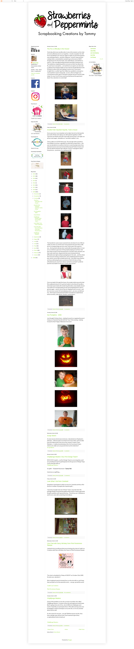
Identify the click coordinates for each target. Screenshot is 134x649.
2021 (34, 176)
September (37, 236)
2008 (34, 257)
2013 (34, 185)
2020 (34, 178)
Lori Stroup (93, 57)
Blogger (70, 639)
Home (66, 629)
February (36, 252)
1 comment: (67, 429)
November (37, 196)
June (35, 243)
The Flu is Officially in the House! (58, 49)
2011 (34, 187)
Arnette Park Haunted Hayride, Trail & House (62, 130)
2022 (34, 173)
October (36, 198)
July (35, 241)
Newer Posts (50, 629)
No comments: (67, 592)
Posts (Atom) (57, 632)
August (36, 239)
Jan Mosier (93, 48)
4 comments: (67, 124)
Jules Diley (93, 50)
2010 (34, 189)
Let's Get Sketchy (94, 53)
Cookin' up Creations (52, 585)
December (36, 193)
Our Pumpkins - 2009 (54, 315)
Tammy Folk (35, 62)
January (36, 254)
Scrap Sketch (51, 436)
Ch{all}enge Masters (52, 465)
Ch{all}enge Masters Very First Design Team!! (62, 457)
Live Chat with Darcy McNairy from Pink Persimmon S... (38, 228)
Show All (101, 58)
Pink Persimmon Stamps (53, 589)
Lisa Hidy (92, 55)
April (35, 248)
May (35, 245)
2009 (34, 191)
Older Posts (81, 629)
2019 (34, 180)
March (35, 250)
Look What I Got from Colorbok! (57, 481)
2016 (34, 182)
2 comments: (67, 309)
